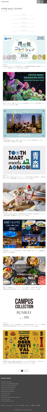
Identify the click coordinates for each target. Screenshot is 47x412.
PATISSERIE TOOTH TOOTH (6, 381)
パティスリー (23, 14)
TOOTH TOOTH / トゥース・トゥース (5, 1)
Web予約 (38, 1)
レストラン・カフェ (23, 18)
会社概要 (38, 405)
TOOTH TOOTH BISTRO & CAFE (7, 401)
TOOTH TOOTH (23, 378)
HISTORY (3, 405)
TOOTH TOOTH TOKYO (5, 399)
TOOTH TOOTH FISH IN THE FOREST (8, 387)
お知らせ (27, 405)
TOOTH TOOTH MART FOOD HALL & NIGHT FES (10, 397)
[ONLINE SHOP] (42, 1)
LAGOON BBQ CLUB (5, 395)
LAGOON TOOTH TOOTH (6, 393)
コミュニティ (23, 30)
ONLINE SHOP (9, 405)
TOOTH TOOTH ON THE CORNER (7, 389)
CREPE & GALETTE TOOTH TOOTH (7, 391)
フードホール (23, 22)
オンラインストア (23, 26)
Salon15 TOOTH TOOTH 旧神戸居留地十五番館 (9, 383)
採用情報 (32, 405)
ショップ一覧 (16, 405)
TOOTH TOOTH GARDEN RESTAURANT (8, 385)
